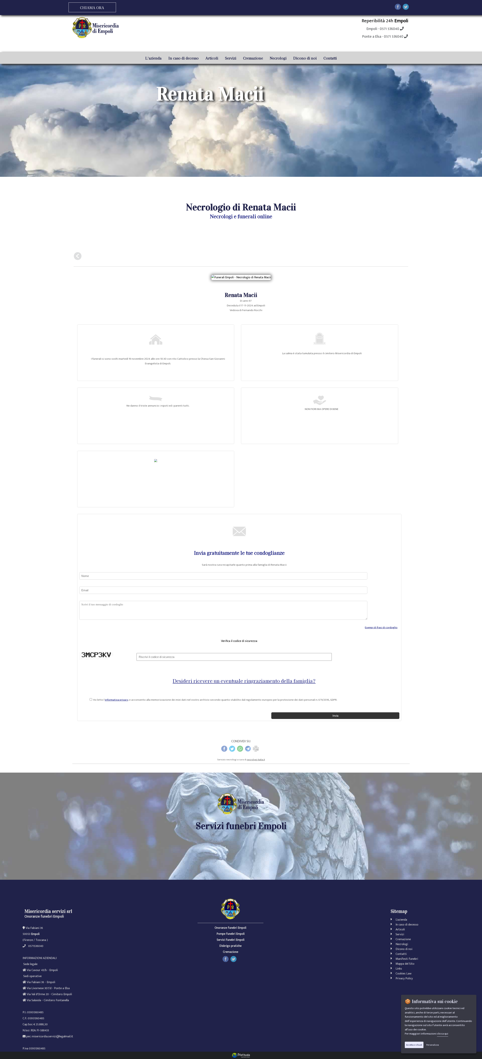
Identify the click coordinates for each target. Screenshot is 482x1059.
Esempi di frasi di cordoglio (381, 627)
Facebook (229, 958)
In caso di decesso (183, 58)
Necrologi (278, 58)
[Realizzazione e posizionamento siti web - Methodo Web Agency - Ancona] (241, 1055)
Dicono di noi (305, 58)
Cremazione (253, 58)
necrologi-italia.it (256, 760)
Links (398, 969)
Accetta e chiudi (414, 1045)
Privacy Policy (403, 979)
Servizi (230, 58)
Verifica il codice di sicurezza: (239, 641)
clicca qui (442, 1033)
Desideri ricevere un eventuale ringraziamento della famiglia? (244, 680)
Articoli (211, 58)
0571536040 (35, 946)
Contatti (330, 58)
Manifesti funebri (407, 959)
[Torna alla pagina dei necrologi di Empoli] (78, 257)
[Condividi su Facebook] (398, 7)
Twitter (235, 958)
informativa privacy (116, 699)
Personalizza (432, 1045)
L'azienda (153, 58)
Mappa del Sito (404, 964)
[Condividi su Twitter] (406, 7)
